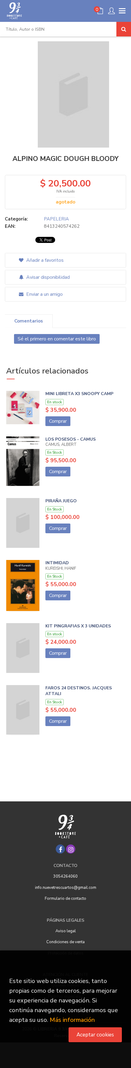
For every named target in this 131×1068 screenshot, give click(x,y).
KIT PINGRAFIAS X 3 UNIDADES (78, 626)
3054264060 (65, 876)
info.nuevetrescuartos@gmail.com (65, 887)
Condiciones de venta (65, 942)
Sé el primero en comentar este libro (57, 339)
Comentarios (28, 321)
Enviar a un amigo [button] (44, 294)
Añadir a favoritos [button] (44, 260)
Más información (72, 1020)
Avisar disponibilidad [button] (47, 277)
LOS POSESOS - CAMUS (70, 439)
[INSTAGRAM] (70, 849)
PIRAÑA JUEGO (61, 501)
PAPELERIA (56, 219)
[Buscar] (123, 29)
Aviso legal (65, 931)
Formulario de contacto (65, 898)
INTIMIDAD (57, 563)
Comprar (58, 421)
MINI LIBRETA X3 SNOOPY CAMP (79, 394)
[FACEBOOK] (60, 849)
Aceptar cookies (95, 1034)
